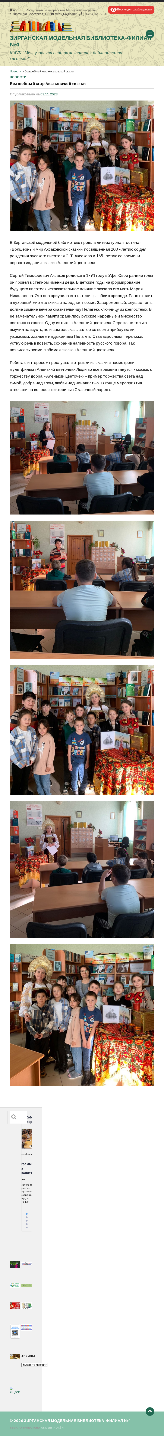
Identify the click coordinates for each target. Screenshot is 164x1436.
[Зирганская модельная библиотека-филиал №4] (82, 26)
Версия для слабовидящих (134, 9)
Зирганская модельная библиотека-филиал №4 (77, 1420)
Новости (18, 77)
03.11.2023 (48, 94)
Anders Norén (52, 1427)
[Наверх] (150, 1411)
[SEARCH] (13, 1117)
